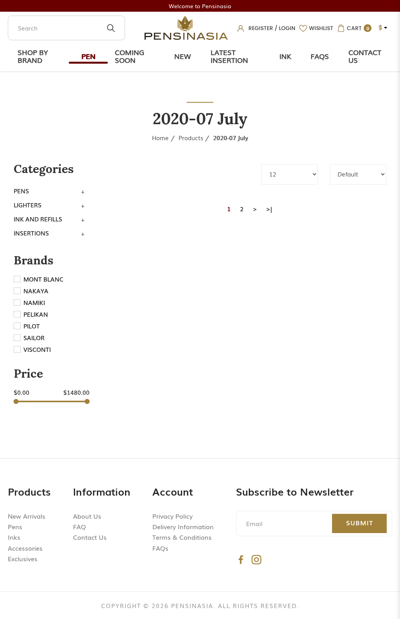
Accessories (25, 548)
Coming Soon (129, 56)
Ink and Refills (38, 218)
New (182, 56)
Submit (359, 522)
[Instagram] (256, 559)
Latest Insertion (229, 56)
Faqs (320, 56)
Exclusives (23, 558)
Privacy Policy (172, 516)
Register (260, 28)
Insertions (31, 232)
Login (287, 28)
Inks (14, 537)
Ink (285, 56)
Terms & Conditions (182, 537)
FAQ (79, 526)
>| (269, 208)
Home (160, 137)
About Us (87, 516)
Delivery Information (183, 526)
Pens (21, 190)
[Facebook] (241, 559)
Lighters (27, 204)
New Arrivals (26, 516)
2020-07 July (230, 137)
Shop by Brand (33, 56)
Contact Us (364, 56)
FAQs (160, 548)
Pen (88, 56)
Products (191, 137)
